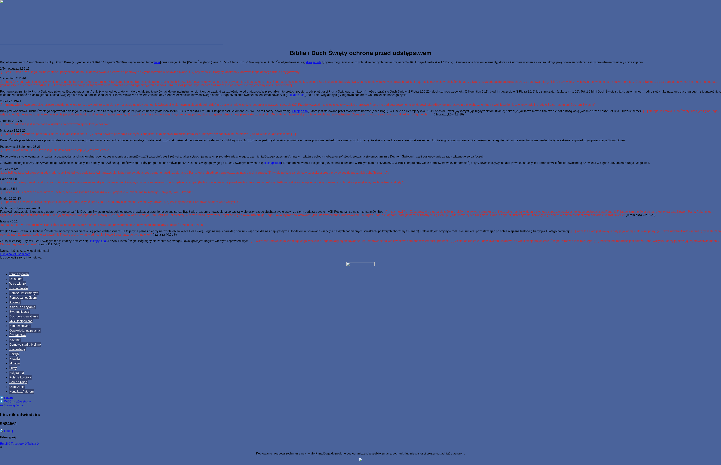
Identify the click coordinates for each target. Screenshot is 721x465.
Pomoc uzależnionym (23, 293)
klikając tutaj (314, 62)
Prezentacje (17, 349)
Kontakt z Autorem (21, 391)
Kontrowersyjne (19, 325)
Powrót (8, 397)
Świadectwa (17, 335)
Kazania (14, 339)
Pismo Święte (18, 288)
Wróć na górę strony (17, 401)
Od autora (16, 278)
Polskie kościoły (20, 377)
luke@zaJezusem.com (15, 254)
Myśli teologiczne (20, 321)
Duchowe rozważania (23, 316)
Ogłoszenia (17, 386)
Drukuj (8, 431)
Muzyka (14, 363)
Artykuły (14, 302)
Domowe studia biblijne (25, 344)
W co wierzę (17, 283)
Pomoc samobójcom (23, 297)
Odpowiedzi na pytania (24, 330)
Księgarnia (16, 372)
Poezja (14, 354)
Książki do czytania (22, 307)
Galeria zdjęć (18, 382)
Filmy (13, 368)
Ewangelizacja (19, 311)
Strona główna (19, 274)
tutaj (157, 62)
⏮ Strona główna (11, 405)
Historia (14, 358)
